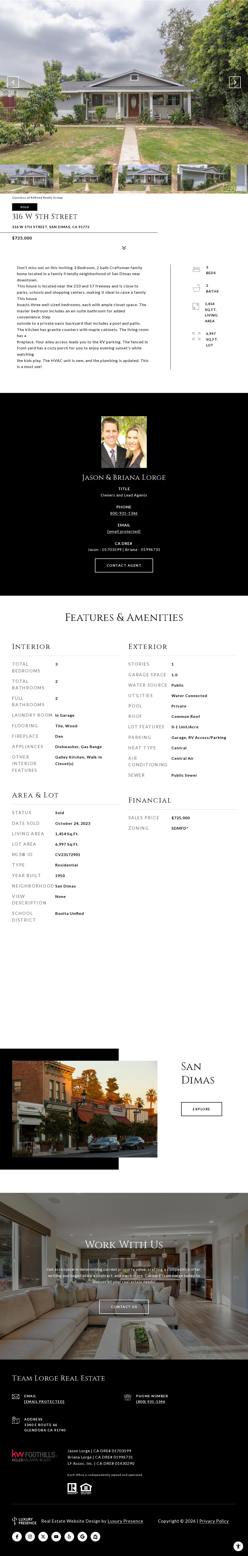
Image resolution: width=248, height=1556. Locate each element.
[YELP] (69, 1536)
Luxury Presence (125, 1521)
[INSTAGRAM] (30, 1536)
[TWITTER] (43, 1536)
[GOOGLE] (82, 1536)
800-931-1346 (124, 513)
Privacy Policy (214, 1521)
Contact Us (124, 1307)
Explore (201, 1109)
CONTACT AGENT (124, 565)
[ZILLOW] (95, 1536)
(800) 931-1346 (150, 1401)
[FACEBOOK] (17, 1536)
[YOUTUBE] (56, 1536)
